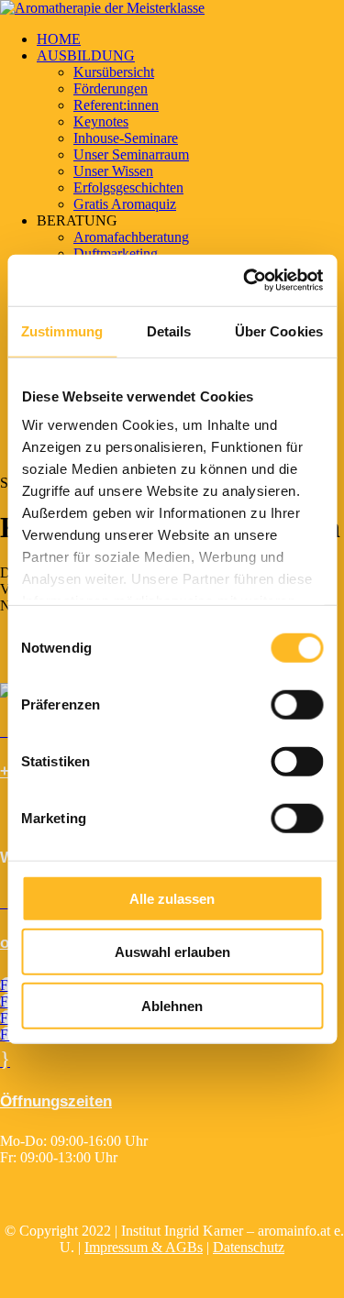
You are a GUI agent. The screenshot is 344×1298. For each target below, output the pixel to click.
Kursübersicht (113, 72)
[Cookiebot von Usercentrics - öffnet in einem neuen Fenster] (245, 280)
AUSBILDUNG (86, 55)
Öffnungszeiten (56, 1101)
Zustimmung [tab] (62, 330)
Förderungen (110, 88)
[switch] (297, 704)
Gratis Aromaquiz (124, 204)
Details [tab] (169, 330)
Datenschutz (248, 1247)
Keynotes (100, 121)
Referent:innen (116, 105)
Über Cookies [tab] (279, 330)
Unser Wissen (113, 171)
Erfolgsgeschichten (128, 187)
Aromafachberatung (131, 237)
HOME (59, 39)
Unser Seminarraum (131, 154)
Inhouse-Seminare (125, 138)
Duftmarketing (115, 253)
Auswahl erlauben (172, 952)
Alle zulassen (172, 898)
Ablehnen (172, 1005)
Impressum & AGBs (143, 1247)
